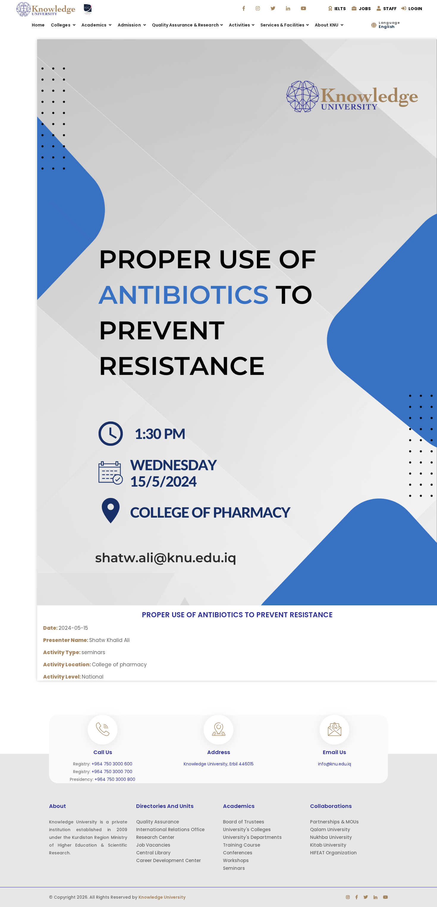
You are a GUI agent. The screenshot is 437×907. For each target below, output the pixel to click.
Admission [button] (130, 25)
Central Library (153, 853)
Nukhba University (331, 837)
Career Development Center (168, 860)
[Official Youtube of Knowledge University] (304, 8)
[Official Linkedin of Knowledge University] (289, 8)
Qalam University (330, 829)
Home (38, 25)
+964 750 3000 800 (115, 779)
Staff (389, 9)
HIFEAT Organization (333, 853)
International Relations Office (170, 829)
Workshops (236, 860)
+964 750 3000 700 (112, 772)
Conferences (237, 853)
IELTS (340, 9)
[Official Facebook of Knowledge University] (244, 8)
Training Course (241, 845)
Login (415, 9)
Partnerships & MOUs (334, 822)
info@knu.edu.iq (334, 764)
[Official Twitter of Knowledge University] (274, 8)
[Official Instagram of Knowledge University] (258, 8)
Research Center (155, 837)
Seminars (234, 868)
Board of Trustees (243, 822)
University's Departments (252, 837)
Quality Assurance (157, 822)
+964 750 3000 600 (112, 764)
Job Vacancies (153, 845)
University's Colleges (247, 829)
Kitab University (328, 845)
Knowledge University (162, 897)
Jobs (364, 9)
